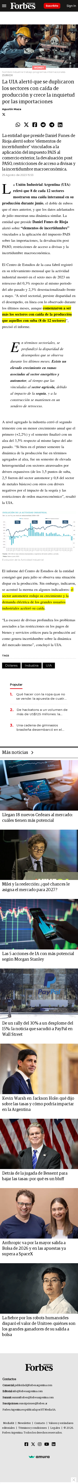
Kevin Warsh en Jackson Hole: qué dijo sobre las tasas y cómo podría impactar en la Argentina (38, 1104)
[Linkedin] (60, 125)
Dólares (11, 665)
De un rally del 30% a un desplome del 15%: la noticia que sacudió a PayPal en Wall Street (37, 1029)
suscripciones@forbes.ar (33, 1403)
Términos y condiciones (32, 1428)
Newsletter (24, 1423)
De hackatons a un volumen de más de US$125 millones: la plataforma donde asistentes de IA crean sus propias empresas (42, 712)
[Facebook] (34, 125)
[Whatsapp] (18, 125)
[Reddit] (43, 125)
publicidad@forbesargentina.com (33, 1385)
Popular (16, 684)
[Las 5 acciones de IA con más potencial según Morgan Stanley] (39, 924)
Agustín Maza (11, 109)
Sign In (71, 5)
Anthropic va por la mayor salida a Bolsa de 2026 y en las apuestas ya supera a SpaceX (34, 1248)
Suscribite (52, 5)
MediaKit (8, 1423)
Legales (55, 1428)
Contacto (39, 1423)
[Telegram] (51, 125)
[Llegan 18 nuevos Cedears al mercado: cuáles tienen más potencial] (39, 785)
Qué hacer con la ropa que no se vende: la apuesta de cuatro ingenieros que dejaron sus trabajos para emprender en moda (41, 696)
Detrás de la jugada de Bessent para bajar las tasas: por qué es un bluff (34, 1176)
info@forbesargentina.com (28, 1391)
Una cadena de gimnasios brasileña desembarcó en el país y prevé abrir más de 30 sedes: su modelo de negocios (41, 727)
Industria (31, 665)
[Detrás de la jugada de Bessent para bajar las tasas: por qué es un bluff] (39, 1144)
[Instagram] (40, 1444)
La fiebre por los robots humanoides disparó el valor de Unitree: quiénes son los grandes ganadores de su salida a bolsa (39, 1326)
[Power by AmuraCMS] (39, 1456)
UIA (49, 665)
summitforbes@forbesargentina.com (33, 1397)
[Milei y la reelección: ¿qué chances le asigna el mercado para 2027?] (39, 855)
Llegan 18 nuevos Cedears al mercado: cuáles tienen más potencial (37, 818)
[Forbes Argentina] (22, 6)
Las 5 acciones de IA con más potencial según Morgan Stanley (38, 956)
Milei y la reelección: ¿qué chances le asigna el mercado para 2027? (36, 887)
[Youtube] (46, 1444)
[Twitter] (26, 125)
